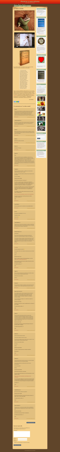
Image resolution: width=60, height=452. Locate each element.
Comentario (15, 430)
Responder (16, 135)
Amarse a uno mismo (30, 1)
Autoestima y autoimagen (41, 108)
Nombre (15, 438)
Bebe (41, 89)
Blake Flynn (26, 31)
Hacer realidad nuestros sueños (41, 103)
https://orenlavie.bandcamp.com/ (21, 259)
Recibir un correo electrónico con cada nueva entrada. (22, 442)
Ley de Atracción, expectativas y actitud (41, 118)
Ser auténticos (41, 113)
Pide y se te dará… (41, 98)
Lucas (15, 247)
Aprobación (41, 128)
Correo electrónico (15, 440)
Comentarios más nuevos (30, 422)
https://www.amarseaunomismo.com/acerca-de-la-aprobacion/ (24, 194)
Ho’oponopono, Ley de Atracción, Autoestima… (41, 123)
